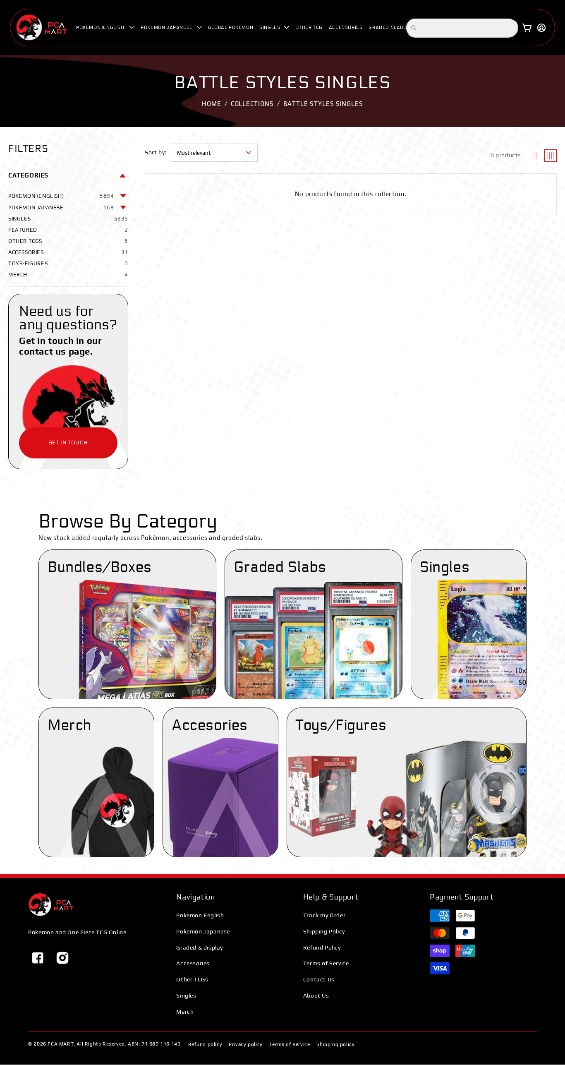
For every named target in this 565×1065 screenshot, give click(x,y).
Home (211, 103)
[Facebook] (37, 957)
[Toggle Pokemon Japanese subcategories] (123, 207)
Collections (252, 103)
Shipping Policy (324, 931)
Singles (186, 995)
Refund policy (205, 1044)
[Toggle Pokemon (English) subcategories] (123, 195)
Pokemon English (200, 915)
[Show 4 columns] (550, 155)
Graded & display (199, 947)
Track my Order (324, 915)
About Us (316, 995)
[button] (105, 27)
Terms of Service (326, 963)
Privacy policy (245, 1044)
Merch (185, 1011)
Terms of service (289, 1044)
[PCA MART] (51, 904)
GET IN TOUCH (68, 442)
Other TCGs (192, 979)
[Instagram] (62, 957)
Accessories (193, 963)
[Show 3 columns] (534, 155)
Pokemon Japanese (203, 931)
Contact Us (319, 979)
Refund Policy (322, 947)
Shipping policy (335, 1044)
